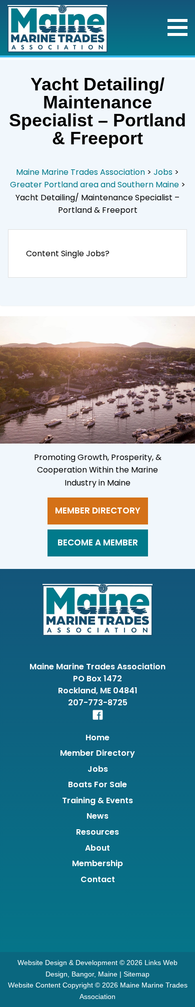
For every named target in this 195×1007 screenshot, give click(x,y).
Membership (97, 863)
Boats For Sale (97, 784)
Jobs (98, 769)
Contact (97, 879)
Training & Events (97, 800)
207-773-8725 (98, 702)
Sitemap (137, 974)
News (97, 816)
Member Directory (97, 510)
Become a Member (98, 542)
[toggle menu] (178, 27)
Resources (97, 832)
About (97, 848)
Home (98, 737)
